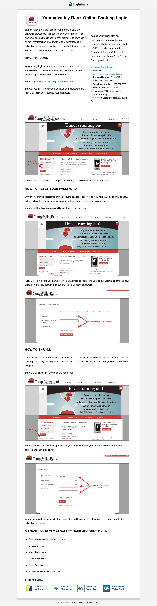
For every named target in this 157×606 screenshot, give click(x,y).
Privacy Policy (93, 602)
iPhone (117, 87)
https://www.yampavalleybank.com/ (106, 74)
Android (108, 87)
